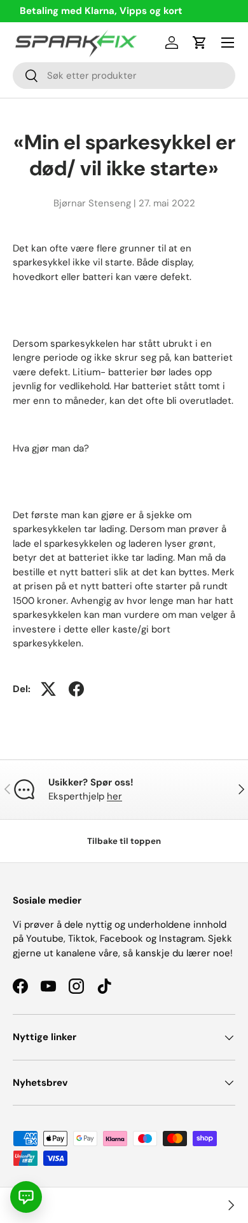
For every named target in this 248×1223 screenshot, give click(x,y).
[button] (200, 43)
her (114, 796)
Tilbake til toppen (124, 841)
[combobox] (124, 75)
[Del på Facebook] (76, 689)
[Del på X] (48, 689)
